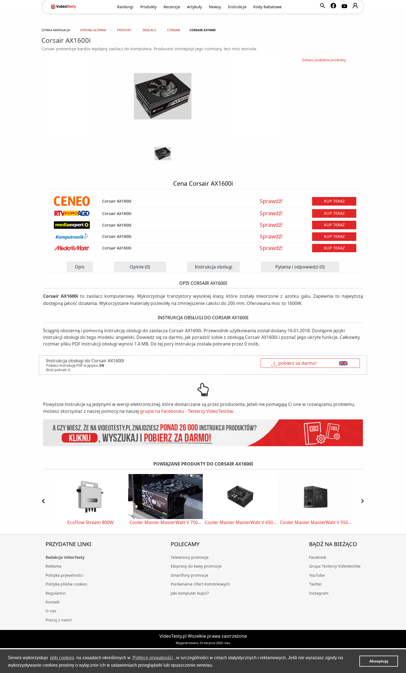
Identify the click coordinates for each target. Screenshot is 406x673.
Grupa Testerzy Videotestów (334, 566)
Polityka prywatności (64, 575)
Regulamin (56, 593)
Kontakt (53, 602)
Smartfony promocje (189, 575)
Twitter (315, 584)
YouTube (317, 575)
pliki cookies (62, 657)
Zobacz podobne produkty (324, 59)
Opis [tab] (80, 267)
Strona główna (93, 30)
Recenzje (172, 6)
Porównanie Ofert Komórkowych (200, 584)
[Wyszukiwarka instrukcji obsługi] (203, 432)
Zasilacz (149, 30)
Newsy (215, 6)
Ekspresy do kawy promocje (196, 566)
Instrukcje (237, 6)
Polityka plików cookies (66, 584)
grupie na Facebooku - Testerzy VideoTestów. (187, 411)
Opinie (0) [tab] (140, 267)
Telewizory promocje (190, 557)
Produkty (148, 6)
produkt (124, 30)
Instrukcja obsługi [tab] (213, 267)
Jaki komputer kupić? (190, 593)
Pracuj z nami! (59, 620)
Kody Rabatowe (267, 6)
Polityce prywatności (153, 657)
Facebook (317, 557)
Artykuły (194, 6)
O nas (51, 610)
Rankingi (125, 6)
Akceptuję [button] (378, 661)
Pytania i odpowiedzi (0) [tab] (300, 267)
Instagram (318, 593)
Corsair (173, 30)
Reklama (53, 566)
